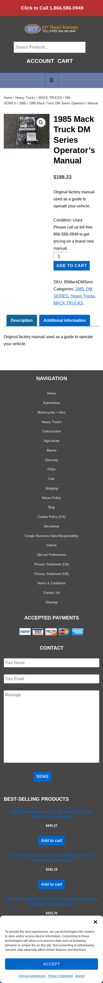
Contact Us (52, 593)
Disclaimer (51, 526)
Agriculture (51, 441)
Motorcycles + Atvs (52, 412)
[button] (95, 921)
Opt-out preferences (32, 976)
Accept (51, 964)
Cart (65, 61)
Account (40, 61)
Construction (51, 431)
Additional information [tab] (65, 320)
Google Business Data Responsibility (51, 536)
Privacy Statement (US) (51, 574)
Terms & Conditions (51, 583)
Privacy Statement (60, 976)
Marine (51, 450)
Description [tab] (22, 320)
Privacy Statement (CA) (51, 564)
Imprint (79, 976)
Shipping (51, 488)
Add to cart (71, 265)
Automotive (51, 403)
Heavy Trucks (25, 98)
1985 (22, 103)
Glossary (51, 460)
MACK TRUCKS (50, 98)
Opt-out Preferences (51, 555)
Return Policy (51, 498)
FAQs (52, 469)
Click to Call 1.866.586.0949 (52, 8)
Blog (51, 507)
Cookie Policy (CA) (51, 517)
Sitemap (52, 602)
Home (8, 98)
